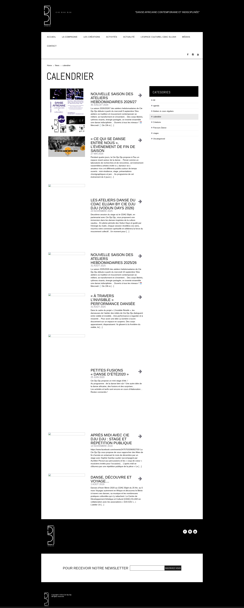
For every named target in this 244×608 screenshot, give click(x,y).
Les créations (92, 37)
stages (156, 133)
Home (49, 65)
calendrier (66, 65)
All (154, 100)
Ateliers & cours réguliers (163, 111)
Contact (52, 46)
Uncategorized (159, 139)
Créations (157, 122)
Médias (186, 37)
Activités (111, 37)
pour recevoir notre (95, 568)
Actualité (129, 37)
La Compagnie (70, 37)
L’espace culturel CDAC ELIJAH (158, 37)
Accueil (51, 37)
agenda (156, 106)
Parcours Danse (159, 128)
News (57, 65)
